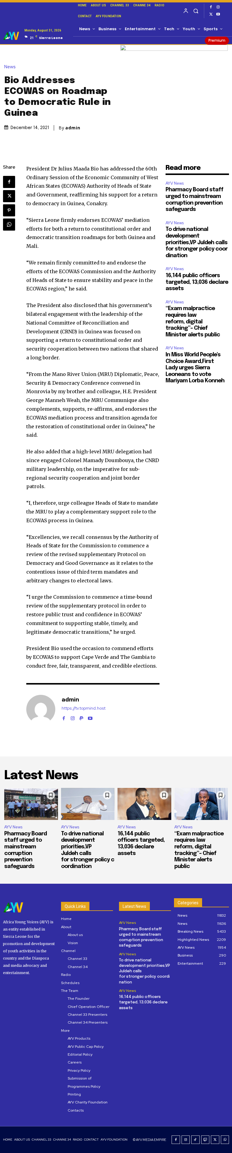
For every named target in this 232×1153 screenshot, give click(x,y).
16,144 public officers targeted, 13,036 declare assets (197, 282)
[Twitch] (205, 1139)
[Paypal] (81, 717)
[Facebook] (210, 7)
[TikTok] (195, 1139)
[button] (195, 10)
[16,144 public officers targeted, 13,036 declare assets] (144, 804)
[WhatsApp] (9, 225)
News (10, 67)
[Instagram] (218, 7)
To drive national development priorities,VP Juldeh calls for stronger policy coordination (196, 242)
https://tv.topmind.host (83, 708)
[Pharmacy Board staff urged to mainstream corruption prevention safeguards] (31, 804)
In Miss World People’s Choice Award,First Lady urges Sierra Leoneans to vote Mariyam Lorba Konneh (195, 368)
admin (72, 128)
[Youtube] (218, 14)
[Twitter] (210, 14)
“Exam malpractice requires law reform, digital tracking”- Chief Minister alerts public (193, 321)
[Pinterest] (9, 210)
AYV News (175, 183)
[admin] (40, 709)
